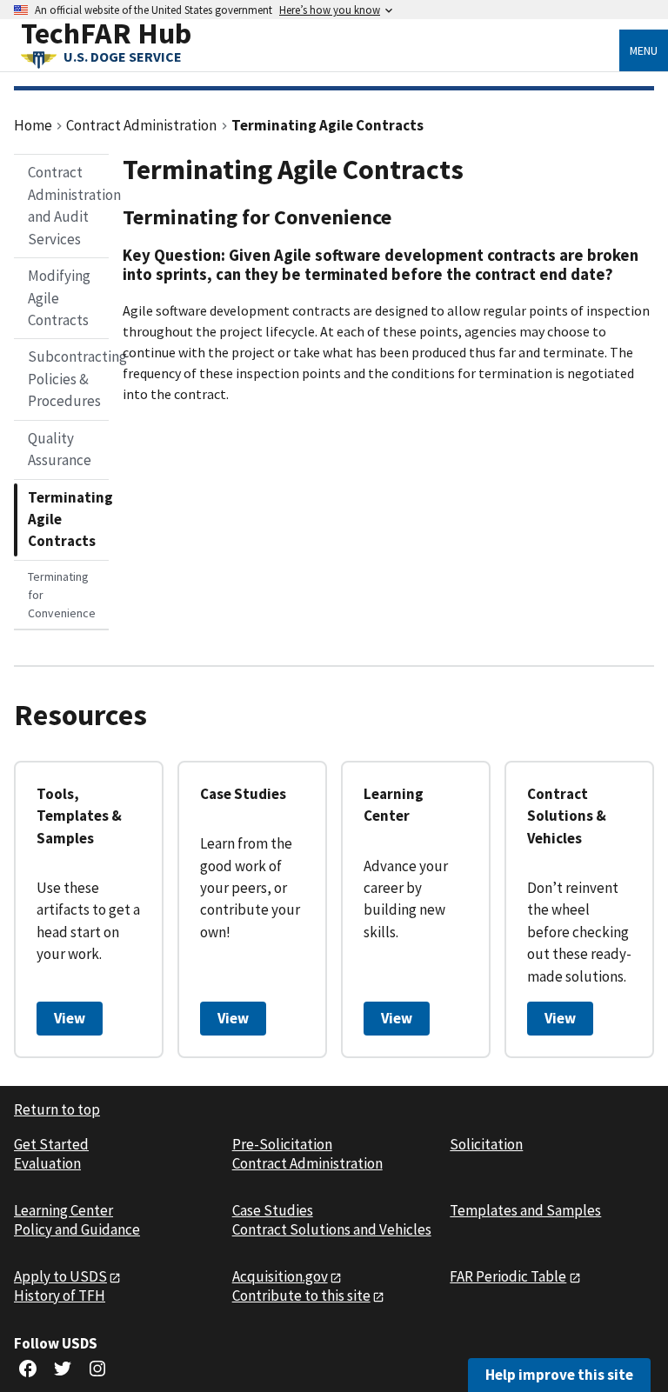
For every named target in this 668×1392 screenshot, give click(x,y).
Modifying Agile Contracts (59, 298)
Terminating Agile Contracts (68, 519)
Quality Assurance (59, 449)
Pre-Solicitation (282, 1144)
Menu (644, 50)
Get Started (51, 1144)
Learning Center (63, 1210)
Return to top (57, 1109)
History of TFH (59, 1295)
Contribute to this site (301, 1295)
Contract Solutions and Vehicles (331, 1229)
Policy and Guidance (77, 1229)
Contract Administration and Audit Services (68, 205)
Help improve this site (559, 1374)
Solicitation (486, 1144)
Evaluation (47, 1163)
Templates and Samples (525, 1210)
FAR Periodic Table (508, 1276)
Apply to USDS (60, 1276)
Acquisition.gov (280, 1276)
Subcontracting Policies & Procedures (68, 378)
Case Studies (272, 1210)
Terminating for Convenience (62, 595)
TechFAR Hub (106, 32)
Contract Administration (307, 1163)
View (69, 1018)
